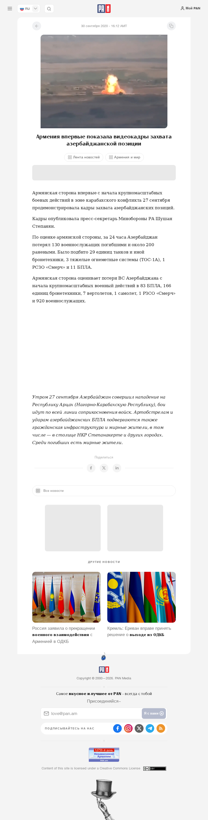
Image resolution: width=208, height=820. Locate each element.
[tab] (132, 97)
